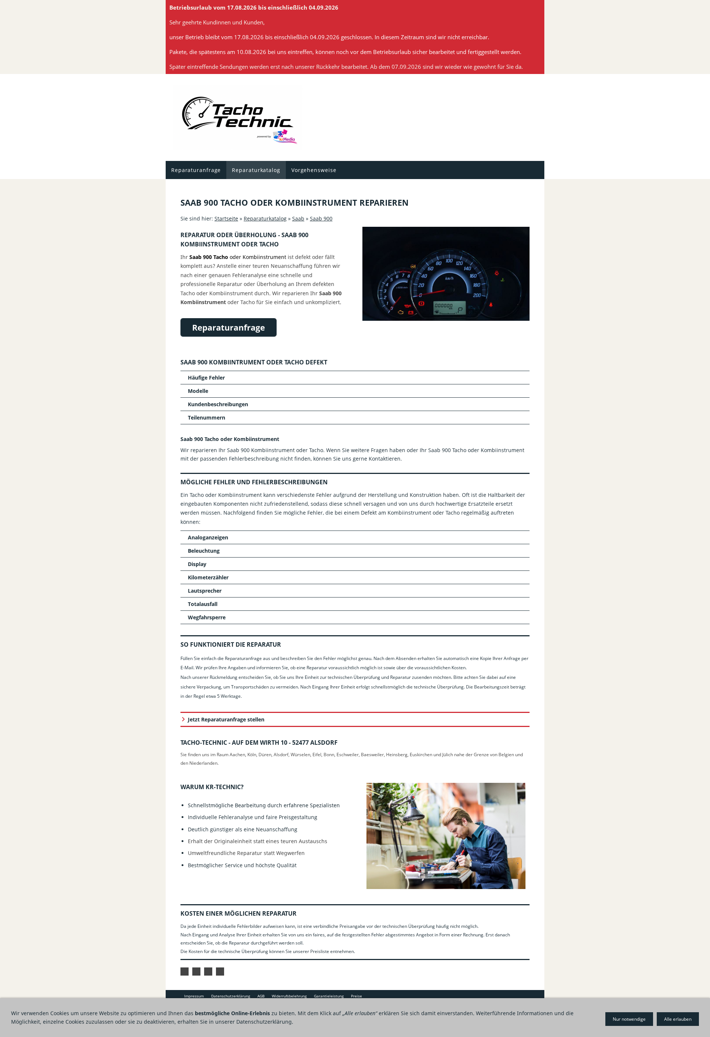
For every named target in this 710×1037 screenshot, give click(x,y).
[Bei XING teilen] (220, 971)
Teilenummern (206, 417)
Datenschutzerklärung (230, 996)
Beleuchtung (204, 550)
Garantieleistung (329, 996)
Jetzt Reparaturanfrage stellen (226, 719)
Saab (298, 218)
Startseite (226, 218)
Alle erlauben (678, 1019)
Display (197, 564)
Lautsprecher (205, 590)
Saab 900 (321, 218)
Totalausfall (202, 603)
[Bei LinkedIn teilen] (208, 971)
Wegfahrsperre (207, 617)
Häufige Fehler (206, 377)
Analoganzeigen (208, 537)
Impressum (194, 996)
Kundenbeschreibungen (218, 404)
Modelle (198, 390)
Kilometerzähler (208, 577)
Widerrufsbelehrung (289, 996)
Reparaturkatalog (265, 218)
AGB (260, 996)
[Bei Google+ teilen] (196, 971)
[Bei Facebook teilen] (184, 971)
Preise (356, 996)
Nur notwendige (629, 1019)
